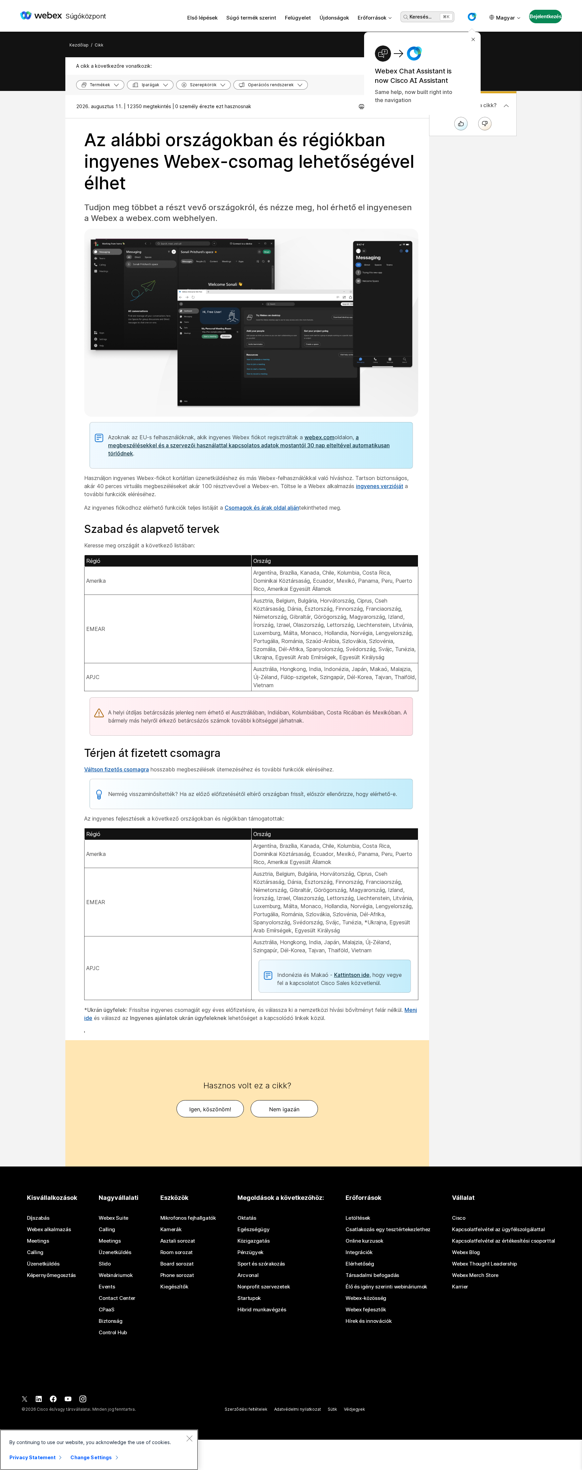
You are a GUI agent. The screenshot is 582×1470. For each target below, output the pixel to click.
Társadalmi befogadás (372, 1275)
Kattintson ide (351, 974)
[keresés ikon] (405, 17)
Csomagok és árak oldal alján (262, 507)
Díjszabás (38, 1218)
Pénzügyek (250, 1252)
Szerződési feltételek (246, 1409)
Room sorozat (176, 1252)
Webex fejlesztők (366, 1309)
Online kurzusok (364, 1241)
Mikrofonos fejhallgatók (188, 1218)
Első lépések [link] (202, 17)
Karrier (460, 1286)
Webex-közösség (366, 1298)
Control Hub (113, 1332)
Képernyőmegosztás (51, 1275)
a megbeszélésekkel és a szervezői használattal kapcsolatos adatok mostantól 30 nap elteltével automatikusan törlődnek (249, 445)
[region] (99, 1450)
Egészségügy (253, 1229)
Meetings (38, 1241)
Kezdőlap (79, 44)
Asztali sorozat (177, 1241)
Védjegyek (354, 1409)
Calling (35, 1252)
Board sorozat (177, 1263)
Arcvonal (248, 1275)
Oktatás (246, 1218)
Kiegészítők (174, 1286)
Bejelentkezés (545, 16)
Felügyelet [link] (298, 17)
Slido (105, 1263)
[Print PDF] (361, 106)
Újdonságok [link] (334, 17)
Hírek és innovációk (368, 1321)
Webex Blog (466, 1252)
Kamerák (171, 1229)
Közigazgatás (253, 1241)
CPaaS (107, 1309)
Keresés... (420, 17)
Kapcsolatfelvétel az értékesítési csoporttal (503, 1241)
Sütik (332, 1409)
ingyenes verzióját (379, 486)
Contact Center (117, 1298)
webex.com (319, 437)
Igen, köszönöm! (210, 1109)
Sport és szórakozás (261, 1263)
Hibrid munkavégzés (261, 1309)
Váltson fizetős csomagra (116, 769)
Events (107, 1286)
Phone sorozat (177, 1275)
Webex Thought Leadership (484, 1263)
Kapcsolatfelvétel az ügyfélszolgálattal (498, 1229)
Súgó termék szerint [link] (251, 17)
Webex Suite (113, 1218)
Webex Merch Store (475, 1275)
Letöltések (358, 1218)
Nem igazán (284, 1109)
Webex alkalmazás (49, 1229)
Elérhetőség (360, 1263)
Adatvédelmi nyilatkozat (297, 1409)
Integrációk (359, 1252)
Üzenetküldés (43, 1263)
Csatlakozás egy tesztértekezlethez (388, 1229)
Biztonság (110, 1321)
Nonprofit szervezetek (263, 1286)
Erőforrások (372, 17)
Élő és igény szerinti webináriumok (386, 1286)
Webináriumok (115, 1275)
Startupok (249, 1298)
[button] (472, 17)
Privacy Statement (32, 1457)
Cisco (458, 1218)
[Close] (189, 1438)
